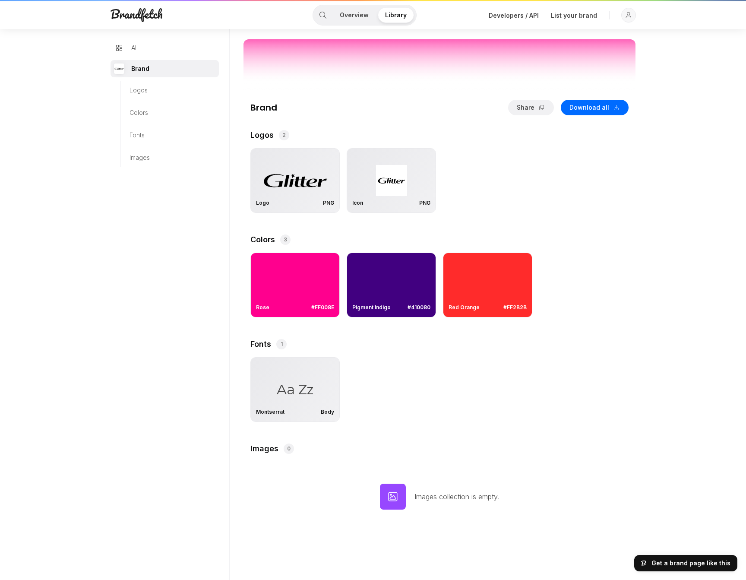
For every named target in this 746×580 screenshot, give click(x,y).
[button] (628, 15)
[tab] (323, 15)
